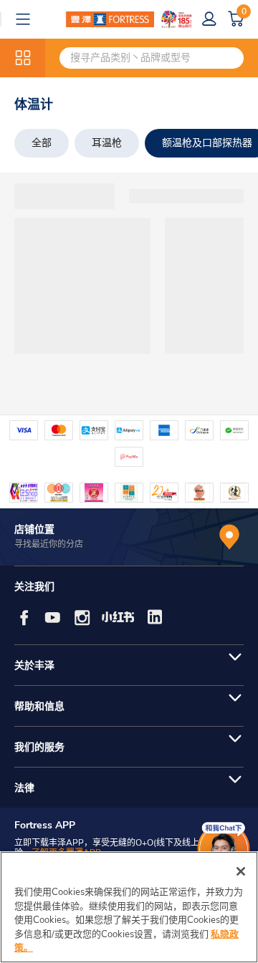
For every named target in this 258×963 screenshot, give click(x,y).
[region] (129, 907)
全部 (42, 143)
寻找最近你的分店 (48, 544)
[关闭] (241, 871)
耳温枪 (107, 143)
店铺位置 (34, 529)
